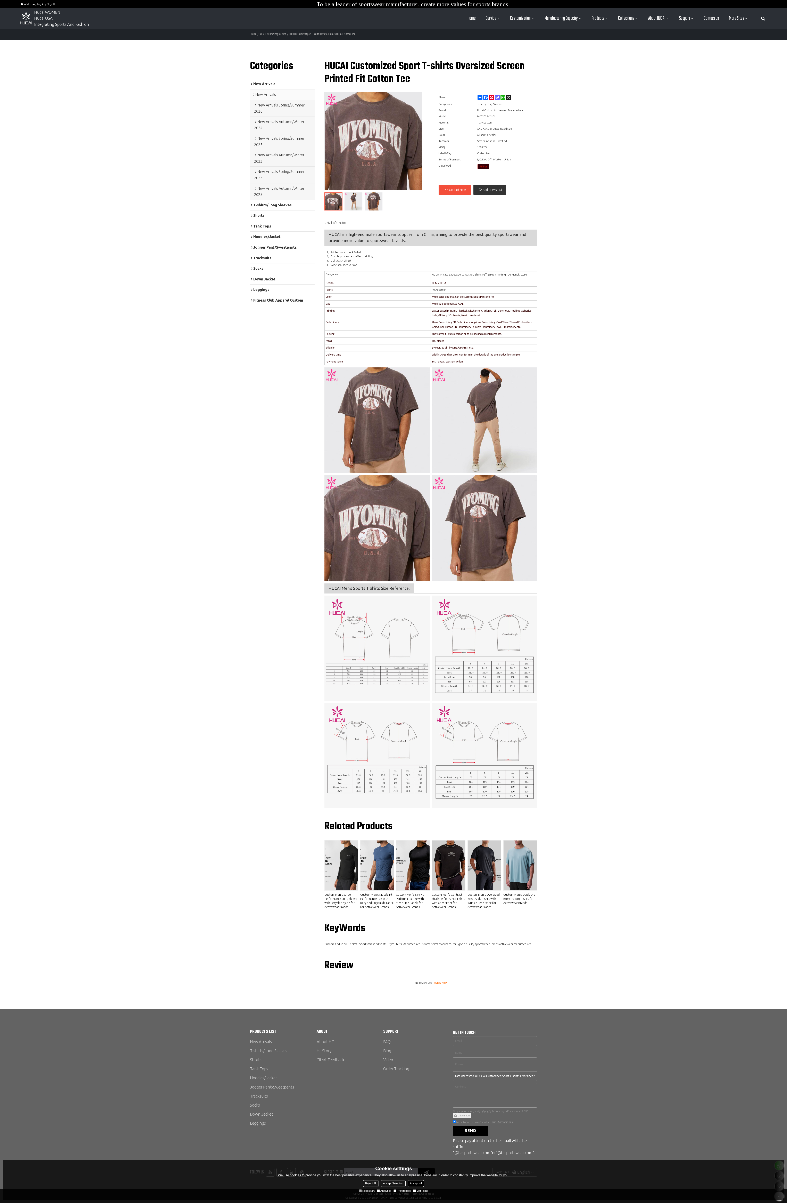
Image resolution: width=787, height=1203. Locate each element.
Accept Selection (393, 1183)
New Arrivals (261, 1041)
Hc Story (324, 1051)
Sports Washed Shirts (373, 944)
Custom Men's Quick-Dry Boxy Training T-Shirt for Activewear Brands (519, 899)
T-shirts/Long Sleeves (275, 34)
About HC (325, 1041)
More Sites (736, 18)
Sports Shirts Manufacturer (439, 944)
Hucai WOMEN (47, 12)
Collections (626, 18)
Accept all (416, 1183)
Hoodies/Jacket (263, 1078)
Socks (255, 1105)
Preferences (404, 1190)
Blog (387, 1051)
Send (470, 1130)
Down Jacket (261, 1114)
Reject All (370, 1183)
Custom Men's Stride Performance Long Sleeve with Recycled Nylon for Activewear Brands (340, 901)
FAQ (387, 1041)
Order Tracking (396, 1069)
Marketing (422, 1190)
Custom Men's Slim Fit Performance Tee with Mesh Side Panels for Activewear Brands (410, 901)
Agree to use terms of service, (484, 1122)
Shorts (256, 1060)
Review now (439, 982)
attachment (464, 1115)
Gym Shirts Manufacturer (404, 944)
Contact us (711, 18)
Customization (520, 18)
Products (597, 18)
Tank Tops (259, 1069)
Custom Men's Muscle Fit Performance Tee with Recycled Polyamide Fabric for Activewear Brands (377, 901)
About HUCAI (656, 18)
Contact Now (457, 189)
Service (491, 18)
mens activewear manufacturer (511, 944)
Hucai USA (43, 18)
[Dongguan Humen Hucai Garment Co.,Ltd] (26, 18)
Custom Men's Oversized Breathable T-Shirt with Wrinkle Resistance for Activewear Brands (483, 901)
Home (471, 18)
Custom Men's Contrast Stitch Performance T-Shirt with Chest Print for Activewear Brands (448, 901)
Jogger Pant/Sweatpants (272, 1087)
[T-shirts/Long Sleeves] (483, 166)
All (261, 34)
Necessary (368, 1190)
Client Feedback (330, 1060)
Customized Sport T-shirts (340, 944)
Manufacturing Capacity (561, 18)
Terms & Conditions (501, 1122)
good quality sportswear (474, 944)
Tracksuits (259, 1096)
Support (684, 18)
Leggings (258, 1123)
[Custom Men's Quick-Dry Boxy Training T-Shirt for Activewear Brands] (520, 865)
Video (388, 1060)
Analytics (385, 1190)
